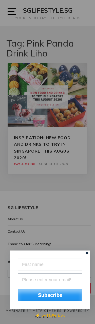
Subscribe (50, 295)
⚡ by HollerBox (50, 315)
